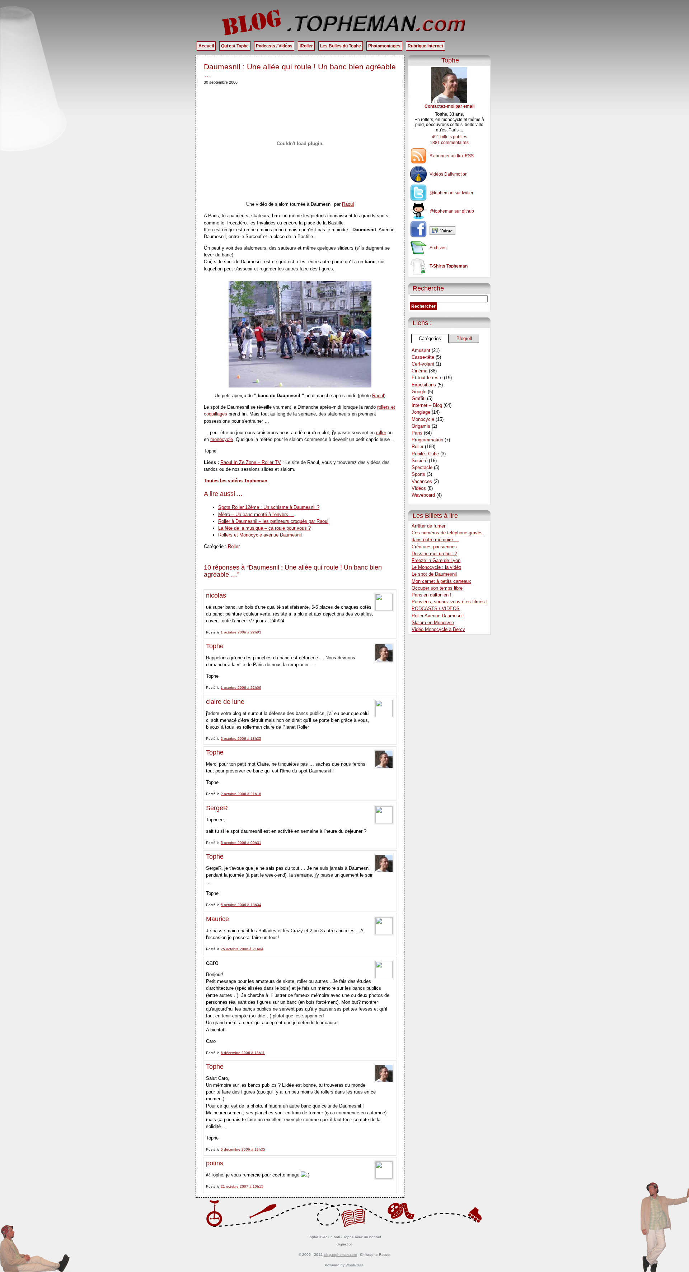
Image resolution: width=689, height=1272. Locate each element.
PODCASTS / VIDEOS (436, 608)
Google (419, 391)
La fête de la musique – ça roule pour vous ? (264, 528)
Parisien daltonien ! (431, 595)
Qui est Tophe (235, 45)
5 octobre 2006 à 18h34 (241, 905)
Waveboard (423, 495)
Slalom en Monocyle (433, 622)
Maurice (217, 919)
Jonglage (421, 412)
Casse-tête (423, 357)
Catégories (430, 338)
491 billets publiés (449, 136)
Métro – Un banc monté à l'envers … (256, 514)
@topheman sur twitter (451, 192)
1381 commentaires (449, 142)
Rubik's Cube (425, 453)
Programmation (427, 439)
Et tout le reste (427, 377)
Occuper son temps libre (437, 588)
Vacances (422, 481)
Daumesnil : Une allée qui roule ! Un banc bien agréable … (300, 70)
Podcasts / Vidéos (274, 45)
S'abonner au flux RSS (452, 155)
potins (214, 1163)
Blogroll (464, 338)
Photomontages (384, 45)
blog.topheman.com (340, 1255)
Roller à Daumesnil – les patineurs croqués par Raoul (273, 521)
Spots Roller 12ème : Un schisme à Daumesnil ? (268, 507)
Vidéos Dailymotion (449, 174)
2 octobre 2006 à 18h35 (241, 739)
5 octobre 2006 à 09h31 (241, 843)
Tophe (215, 646)
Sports (418, 474)
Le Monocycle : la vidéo (436, 567)
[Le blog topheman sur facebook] (449, 231)
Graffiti (419, 398)
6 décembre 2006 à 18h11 (243, 1053)
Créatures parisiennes (434, 546)
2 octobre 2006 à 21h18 (241, 794)
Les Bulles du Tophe (340, 45)
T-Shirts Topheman (449, 266)
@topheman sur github (452, 211)
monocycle (221, 439)
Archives (438, 247)
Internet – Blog (427, 405)
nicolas (216, 595)
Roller (234, 546)
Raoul (348, 204)
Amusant (421, 350)
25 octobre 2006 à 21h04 (242, 949)
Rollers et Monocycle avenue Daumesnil (260, 535)
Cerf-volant (423, 364)
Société (419, 460)
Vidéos (419, 488)
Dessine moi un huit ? (434, 553)
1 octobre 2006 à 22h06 (241, 688)
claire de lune (225, 701)
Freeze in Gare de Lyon (436, 560)
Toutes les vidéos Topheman (235, 480)
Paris (417, 433)
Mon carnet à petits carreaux (441, 581)
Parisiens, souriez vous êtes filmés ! (450, 601)
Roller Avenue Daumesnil (438, 615)
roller (381, 432)
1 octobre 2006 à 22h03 (241, 632)
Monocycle (423, 419)
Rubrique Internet (425, 45)
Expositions (424, 384)
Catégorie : (216, 546)
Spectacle (422, 467)
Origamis (421, 426)
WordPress (355, 1265)
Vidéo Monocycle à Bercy (438, 629)
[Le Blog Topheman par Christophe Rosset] (344, 22)
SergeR (217, 808)
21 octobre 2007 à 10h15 (242, 1186)
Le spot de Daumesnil (434, 574)
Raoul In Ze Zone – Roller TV (250, 462)
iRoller (306, 45)
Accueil (206, 45)
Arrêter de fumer (428, 526)
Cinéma (419, 370)
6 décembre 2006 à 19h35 (243, 1149)
